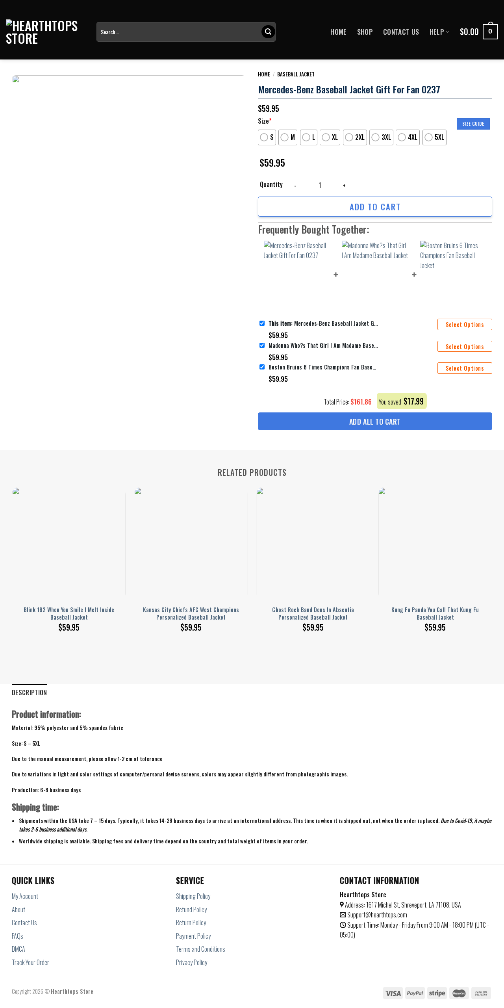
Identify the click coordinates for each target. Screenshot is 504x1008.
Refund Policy (191, 909)
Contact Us (401, 31)
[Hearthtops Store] (45, 32)
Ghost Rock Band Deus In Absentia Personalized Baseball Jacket (313, 613)
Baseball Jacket (296, 74)
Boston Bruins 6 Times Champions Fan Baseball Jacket (324, 367)
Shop (365, 31)
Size (265, 121)
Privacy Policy (191, 962)
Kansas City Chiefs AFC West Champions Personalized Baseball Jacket (191, 613)
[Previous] (12, 550)
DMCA (18, 949)
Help (437, 31)
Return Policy (191, 922)
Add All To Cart (375, 421)
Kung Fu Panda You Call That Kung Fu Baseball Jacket (435, 613)
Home (338, 31)
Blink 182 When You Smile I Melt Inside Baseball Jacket (69, 613)
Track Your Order (30, 962)
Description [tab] (29, 692)
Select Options (465, 324)
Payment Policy (193, 936)
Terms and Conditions (200, 949)
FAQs (17, 936)
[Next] (492, 550)
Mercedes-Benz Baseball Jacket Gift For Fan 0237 (324, 323)
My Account (25, 896)
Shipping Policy (193, 896)
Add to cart (375, 206)
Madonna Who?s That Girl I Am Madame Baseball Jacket (324, 345)
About (18, 909)
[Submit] (268, 32)
